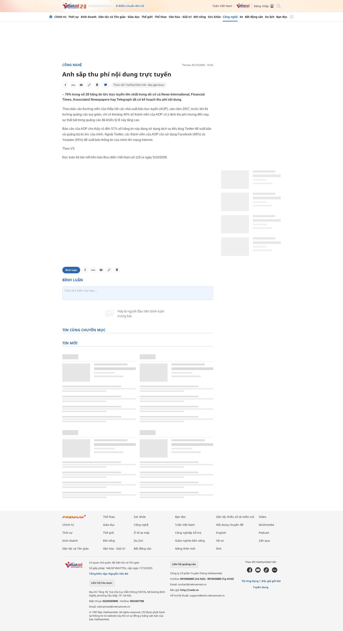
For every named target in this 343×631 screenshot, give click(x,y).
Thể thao (161, 16)
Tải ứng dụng (250, 581)
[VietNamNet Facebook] (249, 571)
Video (262, 517)
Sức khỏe (214, 16)
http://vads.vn (189, 590)
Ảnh (219, 548)
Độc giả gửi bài (271, 581)
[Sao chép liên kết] (89, 85)
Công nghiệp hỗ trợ (188, 533)
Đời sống (200, 16)
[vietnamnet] (74, 7)
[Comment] (105, 85)
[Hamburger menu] (291, 16)
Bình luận (71, 270)
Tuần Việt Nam (222, 6)
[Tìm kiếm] (278, 6)
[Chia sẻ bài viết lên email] (81, 85)
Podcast (264, 533)
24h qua (264, 540)
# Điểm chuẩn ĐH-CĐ (130, 6)
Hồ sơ (220, 540)
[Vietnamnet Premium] (74, 518)
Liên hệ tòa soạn (101, 583)
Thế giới (147, 16)
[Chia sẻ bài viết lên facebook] (65, 85)
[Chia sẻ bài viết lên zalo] (73, 85)
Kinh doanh (88, 16)
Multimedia (266, 525)
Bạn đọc (281, 16)
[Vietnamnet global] (243, 7)
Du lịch (269, 16)
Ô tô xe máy (141, 533)
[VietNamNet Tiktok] (266, 571)
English (221, 533)
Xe (241, 16)
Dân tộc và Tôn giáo (112, 16)
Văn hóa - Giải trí (180, 16)
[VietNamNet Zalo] (274, 571)
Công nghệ (230, 16)
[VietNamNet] (50, 17)
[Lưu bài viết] (97, 85)
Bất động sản (254, 16)
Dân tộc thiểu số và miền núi (235, 517)
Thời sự (73, 16)
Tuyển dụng (260, 587)
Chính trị (60, 16)
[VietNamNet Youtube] (258, 571)
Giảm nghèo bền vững (190, 540)
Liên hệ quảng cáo (184, 564)
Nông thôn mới (185, 548)
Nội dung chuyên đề (229, 525)
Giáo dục (134, 16)
